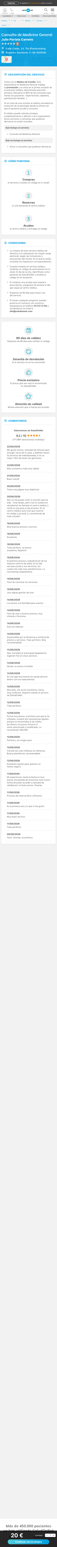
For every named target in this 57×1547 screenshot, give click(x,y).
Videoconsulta (21, 16)
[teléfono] (11, 10)
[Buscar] (45, 10)
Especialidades (6, 16)
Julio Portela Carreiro (17, 39)
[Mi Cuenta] (4, 10)
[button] (47, 1535)
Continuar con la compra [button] (28, 1541)
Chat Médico (35, 16)
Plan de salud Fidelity (49, 16)
